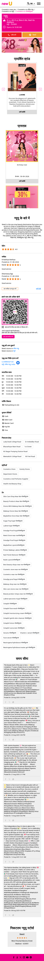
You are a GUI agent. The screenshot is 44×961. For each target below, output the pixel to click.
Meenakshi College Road (12, 456)
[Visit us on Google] (16, 957)
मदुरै (14, 351)
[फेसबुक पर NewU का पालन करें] (13, 957)
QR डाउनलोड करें (8, 337)
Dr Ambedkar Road (32, 442)
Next (40, 89)
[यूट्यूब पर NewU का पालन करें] (27, 957)
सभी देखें (38, 289)
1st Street (28, 446)
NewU (22, 934)
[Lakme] (22, 77)
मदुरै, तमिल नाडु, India (8, 364)
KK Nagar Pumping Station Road (15, 451)
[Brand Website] (30, 957)
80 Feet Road (30, 456)
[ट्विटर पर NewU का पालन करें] (20, 957)
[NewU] (7, 4)
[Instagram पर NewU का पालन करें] (23, 957)
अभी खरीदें (22, 112)
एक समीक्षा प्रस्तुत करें (10, 289)
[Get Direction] (18, 364)
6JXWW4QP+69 (7, 362)
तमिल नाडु (16, 348)
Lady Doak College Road (12, 442)
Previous (3, 89)
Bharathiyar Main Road (11, 446)
